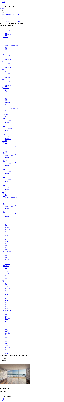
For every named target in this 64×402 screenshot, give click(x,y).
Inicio (1, 14)
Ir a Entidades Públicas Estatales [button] (7, 310)
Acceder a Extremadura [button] (6, 152)
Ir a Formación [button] (5, 325)
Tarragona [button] (6, 117)
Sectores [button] (4, 54)
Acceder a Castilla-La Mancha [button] (6, 102)
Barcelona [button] (6, 115)
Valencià (3, 20)
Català (2, 18)
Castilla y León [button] (3, 87)
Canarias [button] (3, 69)
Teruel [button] (5, 53)
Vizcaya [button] (6, 195)
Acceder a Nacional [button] (5, 29)
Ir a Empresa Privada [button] (5, 295)
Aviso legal (3, 398)
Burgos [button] (5, 90)
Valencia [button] (6, 144)
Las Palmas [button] (6, 71)
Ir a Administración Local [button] (6, 266)
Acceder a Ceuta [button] (5, 125)
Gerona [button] (5, 116)
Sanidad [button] (6, 60)
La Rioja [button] (6, 246)
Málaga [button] (5, 42)
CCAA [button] (4, 222)
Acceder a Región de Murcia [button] (6, 211)
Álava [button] (5, 194)
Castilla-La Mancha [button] (4, 101)
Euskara (3, 11)
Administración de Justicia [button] (8, 30)
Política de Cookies (4, 400)
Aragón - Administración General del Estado (7, 14)
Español (3, 10)
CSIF (1, 396)
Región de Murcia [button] (7, 235)
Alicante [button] (6, 143)
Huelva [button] (5, 41)
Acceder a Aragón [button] (5, 51)
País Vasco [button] (3, 192)
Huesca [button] (5, 52)
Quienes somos (3, 397)
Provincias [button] (4, 70)
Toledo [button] (5, 106)
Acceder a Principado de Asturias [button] (7, 203)
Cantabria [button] (3, 79)
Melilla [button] (5, 232)
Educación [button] (6, 33)
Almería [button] (6, 38)
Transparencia (3, 2)
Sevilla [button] (5, 43)
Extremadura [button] (6, 230)
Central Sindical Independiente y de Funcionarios (6, 15)
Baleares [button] (3, 61)
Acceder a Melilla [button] (5, 176)
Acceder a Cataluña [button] (5, 114)
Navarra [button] (6, 233)
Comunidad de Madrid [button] (4, 133)
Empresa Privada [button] (7, 58)
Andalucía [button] (3, 36)
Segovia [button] (6, 92)
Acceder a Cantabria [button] (5, 80)
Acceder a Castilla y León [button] (6, 88)
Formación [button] (6, 35)
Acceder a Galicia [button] (5, 160)
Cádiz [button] (5, 39)
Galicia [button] (5, 231)
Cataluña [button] (3, 113)
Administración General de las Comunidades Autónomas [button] (11, 31)
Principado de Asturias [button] (7, 234)
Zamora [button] (6, 94)
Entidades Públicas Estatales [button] (8, 34)
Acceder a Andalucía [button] (5, 37)
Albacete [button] (6, 103)
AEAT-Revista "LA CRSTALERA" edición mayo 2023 (19, 14)
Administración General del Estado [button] (9, 56)
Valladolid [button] (6, 93)
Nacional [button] (3, 28)
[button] (3, 9)
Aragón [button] (3, 50)
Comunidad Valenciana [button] (4, 141)
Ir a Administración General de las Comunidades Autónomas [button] (10, 236)
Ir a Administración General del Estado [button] (7, 251)
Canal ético (3, 399)
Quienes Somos (3, 1)
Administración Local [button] (7, 32)
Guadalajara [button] (6, 105)
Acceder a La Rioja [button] (5, 168)
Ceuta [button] (5, 228)
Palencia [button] (6, 91)
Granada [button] (6, 40)
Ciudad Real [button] (6, 104)
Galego (3, 12)
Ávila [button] (5, 89)
